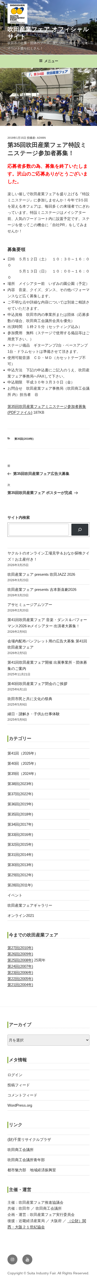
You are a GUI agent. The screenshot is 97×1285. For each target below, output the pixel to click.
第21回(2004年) (20, 985)
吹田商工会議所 (20, 1150)
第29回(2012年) (20, 875)
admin (41, 137)
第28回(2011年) (20, 885)
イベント (14, 895)
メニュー (51, 61)
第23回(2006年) (20, 972)
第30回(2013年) (20, 865)
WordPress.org (19, 1105)
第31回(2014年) (20, 854)
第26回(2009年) (20, 954)
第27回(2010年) (20, 948)
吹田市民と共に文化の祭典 (29, 699)
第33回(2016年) (20, 834)
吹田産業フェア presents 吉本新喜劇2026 (41, 589)
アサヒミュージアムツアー (29, 604)
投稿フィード (18, 1085)
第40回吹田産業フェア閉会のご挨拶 (37, 684)
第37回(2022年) (20, 794)
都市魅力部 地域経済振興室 (31, 1170)
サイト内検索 (18, 517)
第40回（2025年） (22, 763)
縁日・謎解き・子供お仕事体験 (33, 714)
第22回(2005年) (20, 979)
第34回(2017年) (20, 824)
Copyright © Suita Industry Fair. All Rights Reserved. (48, 1273)
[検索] (79, 530)
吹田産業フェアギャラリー (29, 905)
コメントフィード (22, 1095)
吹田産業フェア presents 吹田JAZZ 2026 (41, 574)
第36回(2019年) (20, 804)
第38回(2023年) (20, 784)
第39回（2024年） (22, 773)
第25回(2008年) (20, 960)
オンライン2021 (20, 915)
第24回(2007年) (20, 966)
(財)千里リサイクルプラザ (29, 1139)
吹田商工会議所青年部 (26, 1160)
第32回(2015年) (20, 844)
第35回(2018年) (24, 438)
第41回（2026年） (22, 753)
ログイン (14, 1075)
